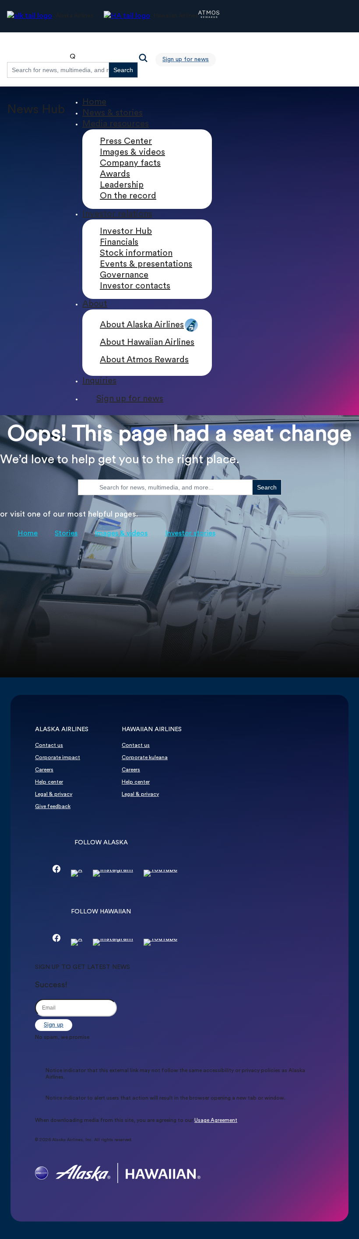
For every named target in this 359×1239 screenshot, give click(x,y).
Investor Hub (126, 231)
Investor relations (117, 214)
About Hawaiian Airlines (147, 342)
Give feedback (52, 806)
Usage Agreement (215, 1120)
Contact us (49, 745)
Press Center (126, 141)
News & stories (112, 113)
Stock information (136, 253)
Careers (44, 770)
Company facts (130, 163)
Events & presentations (146, 264)
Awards (115, 174)
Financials (119, 242)
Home (94, 102)
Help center (49, 782)
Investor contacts (135, 286)
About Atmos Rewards (144, 360)
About (94, 304)
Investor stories (190, 533)
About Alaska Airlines (142, 325)
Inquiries (99, 381)
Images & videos (132, 152)
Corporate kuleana (145, 757)
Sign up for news (185, 59)
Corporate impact (57, 757)
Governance (124, 275)
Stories (66, 533)
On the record (128, 196)
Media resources (115, 124)
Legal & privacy (53, 794)
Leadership (122, 185)
